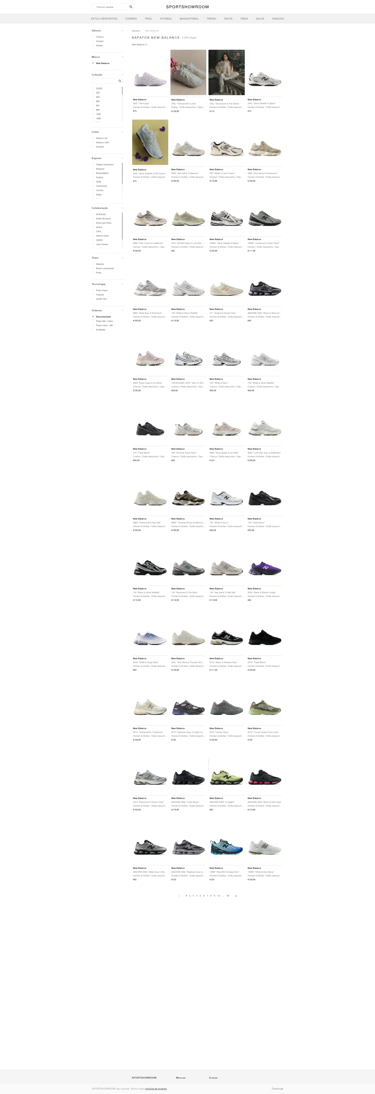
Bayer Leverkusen (105, 268)
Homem (100, 41)
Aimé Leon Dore (103, 222)
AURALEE (101, 214)
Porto (98, 272)
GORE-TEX (101, 299)
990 (98, 101)
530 (98, 92)
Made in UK (101, 138)
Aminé (99, 227)
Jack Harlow (102, 244)
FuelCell (100, 294)
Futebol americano (105, 164)
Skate (99, 194)
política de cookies (156, 1088)
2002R (99, 88)
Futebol (99, 177)
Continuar (277, 1088)
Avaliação (100, 329)
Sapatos (136, 30)
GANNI (99, 240)
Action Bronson (103, 218)
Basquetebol (102, 173)
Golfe (98, 181)
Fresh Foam (101, 290)
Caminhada (101, 186)
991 (98, 105)
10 (218, 895)
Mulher (99, 45)
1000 (98, 114)
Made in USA (102, 142)
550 (98, 97)
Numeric (100, 146)
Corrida (99, 190)
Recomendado (103, 316)
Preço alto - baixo (104, 321)
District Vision (102, 235)
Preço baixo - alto (104, 325)
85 (228, 895)
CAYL (99, 231)
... (223, 895)
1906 (98, 118)
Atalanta (100, 264)
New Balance (102, 63)
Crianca (100, 37)
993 (98, 110)
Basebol (100, 168)
